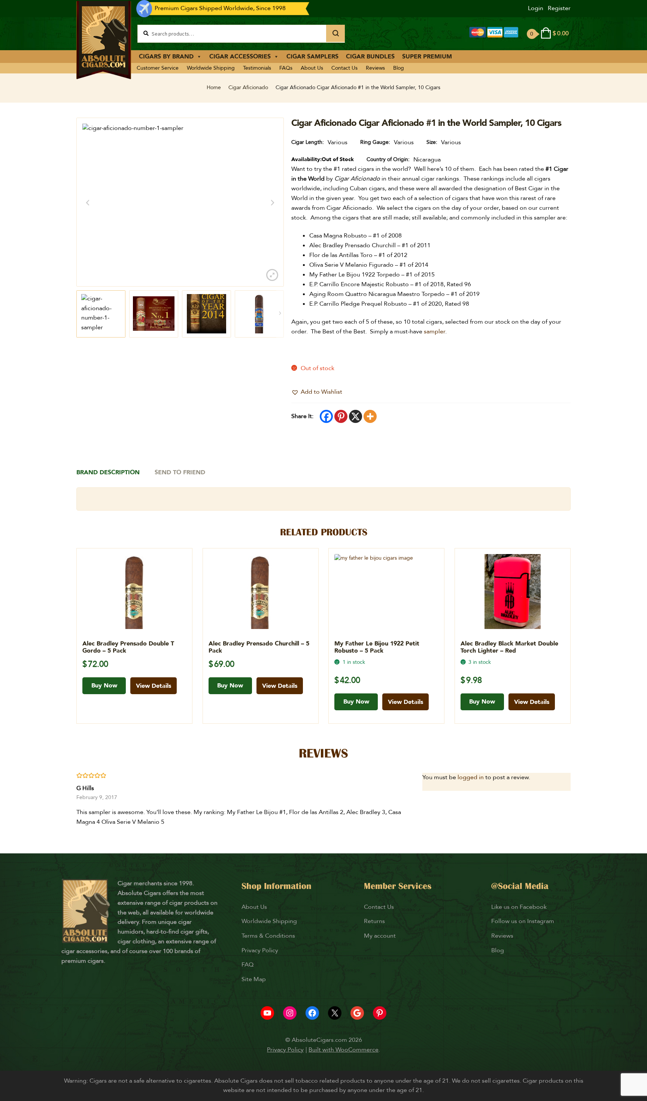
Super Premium (427, 56)
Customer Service (158, 68)
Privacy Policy (260, 950)
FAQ (247, 965)
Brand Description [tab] (108, 472)
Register (559, 8)
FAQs (285, 68)
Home (214, 87)
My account (380, 936)
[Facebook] (326, 416)
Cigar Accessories (240, 56)
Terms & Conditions (268, 936)
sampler (434, 331)
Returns (375, 921)
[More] (370, 416)
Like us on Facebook (519, 907)
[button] (316, 392)
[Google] (357, 1013)
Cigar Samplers (312, 56)
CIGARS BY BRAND (166, 56)
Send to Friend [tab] (180, 472)
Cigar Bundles (370, 56)
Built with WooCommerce (344, 1050)
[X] (355, 416)
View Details (153, 686)
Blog (398, 68)
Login (535, 8)
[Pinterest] (340, 416)
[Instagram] (290, 1013)
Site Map (254, 979)
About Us (312, 68)
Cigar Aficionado (248, 87)
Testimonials (257, 68)
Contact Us (344, 68)
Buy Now (104, 685)
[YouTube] (267, 1013)
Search (335, 33)
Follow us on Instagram (522, 921)
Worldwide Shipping (211, 68)
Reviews (375, 68)
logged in (471, 777)
